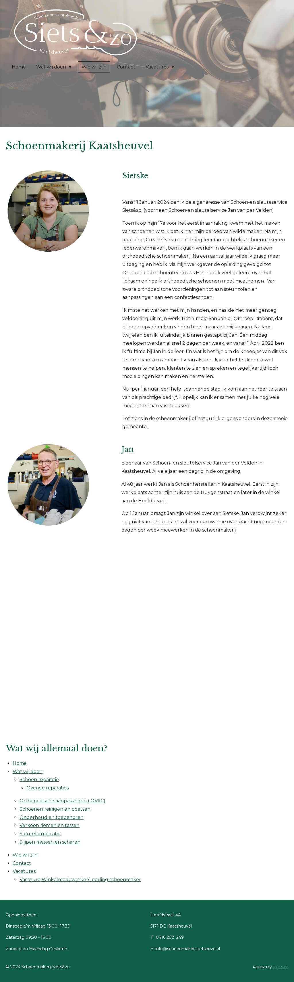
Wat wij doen (27, 771)
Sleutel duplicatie (40, 833)
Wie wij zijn (25, 855)
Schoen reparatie (39, 779)
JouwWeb (280, 967)
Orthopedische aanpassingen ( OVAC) (62, 800)
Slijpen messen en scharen (50, 842)
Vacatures (24, 871)
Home (20, 763)
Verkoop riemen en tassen (50, 825)
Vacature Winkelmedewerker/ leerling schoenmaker (80, 879)
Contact (22, 863)
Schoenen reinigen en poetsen (55, 809)
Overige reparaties (47, 788)
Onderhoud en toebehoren (52, 817)
